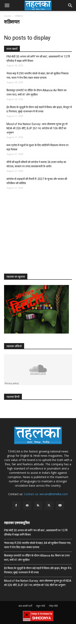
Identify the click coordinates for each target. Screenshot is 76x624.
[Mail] (27, 505)
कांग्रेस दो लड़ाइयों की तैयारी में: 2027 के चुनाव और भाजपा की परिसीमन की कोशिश (36, 181)
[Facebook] (16, 505)
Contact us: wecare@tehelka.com (46, 494)
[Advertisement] (34, 235)
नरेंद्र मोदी (53, 606)
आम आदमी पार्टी (25, 606)
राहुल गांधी (40, 606)
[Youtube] (60, 505)
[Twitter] (49, 505)
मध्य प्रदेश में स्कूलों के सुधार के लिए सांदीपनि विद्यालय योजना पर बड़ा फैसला (37, 147)
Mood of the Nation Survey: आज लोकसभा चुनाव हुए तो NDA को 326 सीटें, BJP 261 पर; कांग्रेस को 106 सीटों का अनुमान (36, 128)
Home (7, 16)
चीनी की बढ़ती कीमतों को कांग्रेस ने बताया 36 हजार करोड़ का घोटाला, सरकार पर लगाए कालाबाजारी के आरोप (36, 164)
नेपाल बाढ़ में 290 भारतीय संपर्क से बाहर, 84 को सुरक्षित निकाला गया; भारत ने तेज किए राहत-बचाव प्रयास (37, 75)
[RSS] (38, 505)
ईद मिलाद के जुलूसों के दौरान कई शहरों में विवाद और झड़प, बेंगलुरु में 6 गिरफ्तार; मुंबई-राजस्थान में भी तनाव (39, 109)
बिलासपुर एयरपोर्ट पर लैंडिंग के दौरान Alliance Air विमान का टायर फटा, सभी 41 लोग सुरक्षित (36, 92)
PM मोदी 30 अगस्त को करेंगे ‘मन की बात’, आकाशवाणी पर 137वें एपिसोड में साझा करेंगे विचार (38, 58)
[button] (6, 5)
